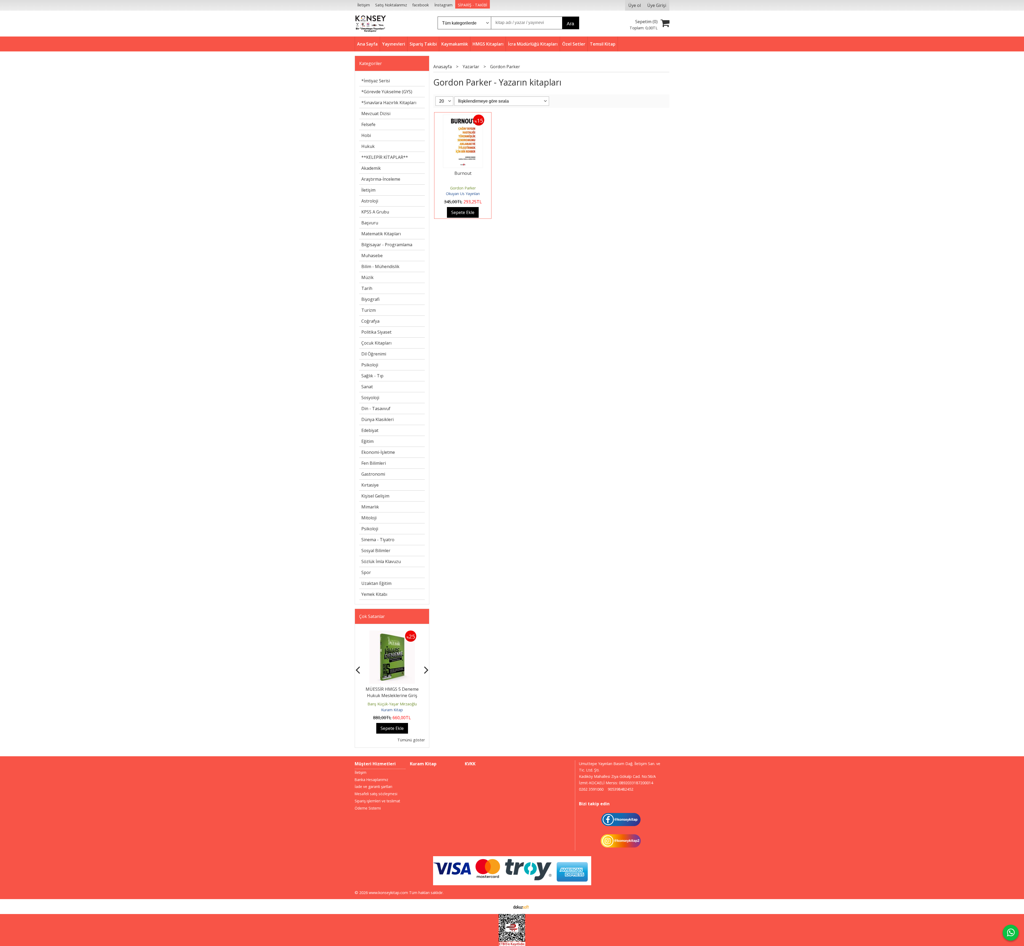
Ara (570, 23)
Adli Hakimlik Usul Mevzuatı (392, 689)
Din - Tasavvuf (375, 408)
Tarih (366, 288)
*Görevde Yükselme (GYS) (386, 92)
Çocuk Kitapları (376, 343)
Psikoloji (369, 365)
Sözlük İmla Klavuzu (381, 561)
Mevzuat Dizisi (375, 113)
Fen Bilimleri (373, 463)
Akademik (371, 168)
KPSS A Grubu (375, 212)
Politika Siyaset (376, 332)
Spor (366, 572)
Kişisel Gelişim (375, 496)
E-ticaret (503, 906)
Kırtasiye (370, 485)
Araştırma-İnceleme (380, 179)
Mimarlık (370, 507)
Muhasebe (372, 255)
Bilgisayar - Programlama (386, 245)
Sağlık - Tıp (372, 376)
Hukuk (368, 146)
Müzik (367, 277)
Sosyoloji (370, 398)
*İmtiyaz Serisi (375, 81)
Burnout (462, 173)
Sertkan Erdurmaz (392, 703)
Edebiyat (369, 430)
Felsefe (368, 124)
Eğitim (367, 441)
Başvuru (369, 223)
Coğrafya (370, 321)
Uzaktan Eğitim (376, 583)
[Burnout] (463, 118)
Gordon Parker (463, 188)
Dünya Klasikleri (377, 419)
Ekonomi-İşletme (378, 452)
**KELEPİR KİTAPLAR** (384, 157)
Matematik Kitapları (381, 234)
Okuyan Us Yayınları (463, 193)
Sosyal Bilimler (375, 550)
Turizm (368, 310)
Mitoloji (369, 518)
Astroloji (369, 201)
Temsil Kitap (392, 709)
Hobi (366, 135)
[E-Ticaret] (521, 906)
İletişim (368, 190)
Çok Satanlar (372, 616)
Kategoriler (370, 63)
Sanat (367, 387)
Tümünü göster (411, 739)
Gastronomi (373, 474)
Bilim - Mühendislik (380, 266)
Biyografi (370, 299)
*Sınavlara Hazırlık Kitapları (388, 103)
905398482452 (620, 789)
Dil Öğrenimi (373, 354)
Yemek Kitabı (374, 594)
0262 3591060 (591, 789)
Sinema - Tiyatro (377, 540)
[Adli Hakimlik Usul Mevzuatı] (392, 634)
